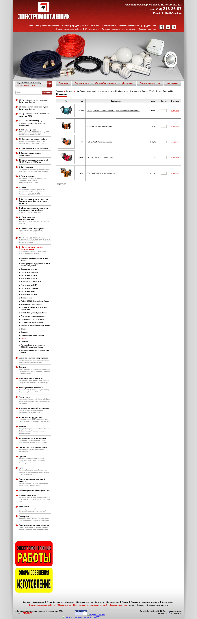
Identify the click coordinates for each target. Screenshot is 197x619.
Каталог (69, 91)
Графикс (176, 613)
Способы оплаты (55, 602)
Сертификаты (109, 26)
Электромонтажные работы (69, 29)
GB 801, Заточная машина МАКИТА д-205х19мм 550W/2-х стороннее (113, 111)
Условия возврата (50, 26)
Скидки (65, 26)
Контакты (99, 602)
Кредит (75, 26)
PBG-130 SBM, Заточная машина (99, 126)
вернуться (61, 184)
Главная (59, 91)
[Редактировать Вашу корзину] (49, 84)
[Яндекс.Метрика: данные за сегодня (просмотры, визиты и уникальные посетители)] (96, 615)
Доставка (69, 602)
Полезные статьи (84, 602)
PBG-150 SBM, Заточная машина (99, 142)
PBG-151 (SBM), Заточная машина (100, 158)
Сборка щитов (92, 29)
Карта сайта (33, 26)
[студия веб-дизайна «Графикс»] (169, 613)
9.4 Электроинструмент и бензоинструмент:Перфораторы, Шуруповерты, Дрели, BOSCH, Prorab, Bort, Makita (125, 91)
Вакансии (95, 26)
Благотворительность (129, 26)
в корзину (175, 111)
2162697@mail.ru (172, 13)
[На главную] (44, 19)
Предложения (149, 26)
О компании (38, 602)
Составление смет (147, 29)
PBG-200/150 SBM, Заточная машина (101, 173)
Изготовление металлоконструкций (118, 29)
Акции (85, 26)
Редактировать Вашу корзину (29, 83)
